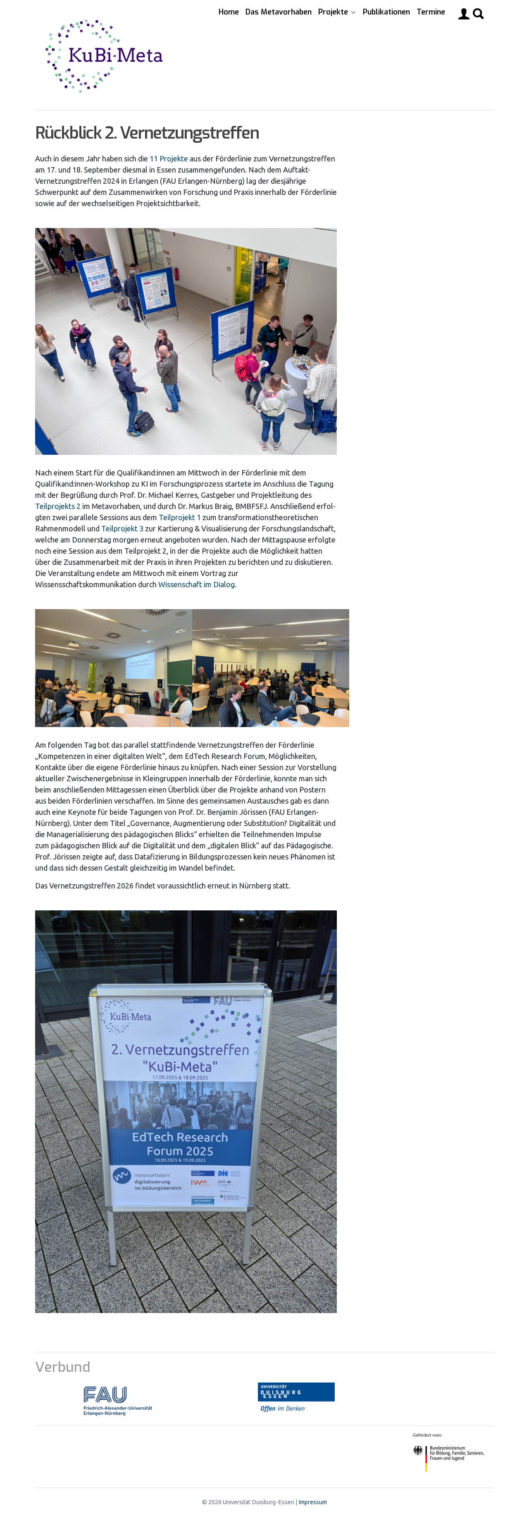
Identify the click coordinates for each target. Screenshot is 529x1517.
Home (229, 12)
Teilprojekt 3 (122, 528)
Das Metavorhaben (278, 12)
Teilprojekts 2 (58, 506)
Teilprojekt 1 (180, 517)
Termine (431, 12)
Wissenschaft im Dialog (196, 584)
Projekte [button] (334, 12)
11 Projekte (169, 158)
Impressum (312, 1502)
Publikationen (386, 12)
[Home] (107, 54)
